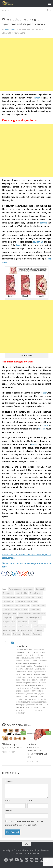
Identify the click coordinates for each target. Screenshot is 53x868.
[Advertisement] (26, 64)
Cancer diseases (9, 597)
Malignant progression (33, 618)
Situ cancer (33, 622)
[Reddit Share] (25, 573)
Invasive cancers (25, 614)
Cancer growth (37, 597)
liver (18, 245)
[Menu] (49, 3)
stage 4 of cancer (9, 630)
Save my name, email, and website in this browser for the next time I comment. (24, 823)
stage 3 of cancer (39, 626)
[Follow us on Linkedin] (37, 860)
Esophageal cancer (9, 614)
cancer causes (28, 589)
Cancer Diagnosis (36, 593)
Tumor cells (37, 634)
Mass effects (22, 622)
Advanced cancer (15, 589)
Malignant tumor (9, 622)
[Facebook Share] (4, 573)
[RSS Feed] (21, 860)
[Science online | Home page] (10, 3)
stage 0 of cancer (9, 626)
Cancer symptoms (22, 605)
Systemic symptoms (25, 630)
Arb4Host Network (32, 853)
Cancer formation (23, 597)
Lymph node (18, 618)
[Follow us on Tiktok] (47, 860)
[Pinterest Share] (20, 573)
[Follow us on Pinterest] (32, 860)
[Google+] (27, 860)
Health (5, 10)
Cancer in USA (8, 601)
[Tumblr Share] (31, 573)
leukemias (38, 242)
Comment (10, 781)
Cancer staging (8, 605)
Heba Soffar (10, 30)
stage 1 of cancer (24, 626)
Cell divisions (8, 610)
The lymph (6, 634)
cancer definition (21, 593)
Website (8, 810)
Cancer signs (20, 601)
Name (8, 800)
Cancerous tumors (38, 605)
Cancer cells (40, 589)
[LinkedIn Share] (15, 573)
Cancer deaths (8, 593)
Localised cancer (39, 614)
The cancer (39, 630)
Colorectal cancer (21, 610)
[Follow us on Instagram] (42, 860)
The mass (16, 634)
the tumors (27, 634)
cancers (43, 223)
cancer (37, 98)
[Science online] (6, 860)
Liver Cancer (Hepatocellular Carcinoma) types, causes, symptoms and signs (37, 750)
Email (30, 800)
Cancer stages (32, 601)
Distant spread (35, 610)
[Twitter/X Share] (9, 573)
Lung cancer (7, 618)
